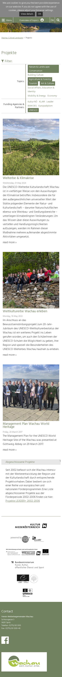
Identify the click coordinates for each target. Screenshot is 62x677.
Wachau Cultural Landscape (12, 37)
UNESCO (33, 110)
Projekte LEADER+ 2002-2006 (23, 501)
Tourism (33, 83)
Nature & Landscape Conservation (39, 69)
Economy (52, 96)
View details (27, 14)
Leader (49, 102)
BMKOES (32, 106)
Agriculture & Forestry (40, 79)
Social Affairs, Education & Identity (41, 90)
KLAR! (42, 102)
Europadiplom (45, 106)
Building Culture (35, 75)
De (52, 20)
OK (39, 14)
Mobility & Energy (37, 96)
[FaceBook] (5, 641)
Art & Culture (47, 83)
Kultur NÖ (32, 102)
